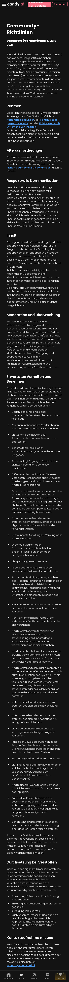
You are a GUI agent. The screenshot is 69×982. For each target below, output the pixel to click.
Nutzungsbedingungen (20, 120)
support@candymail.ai (21, 965)
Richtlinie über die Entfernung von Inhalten (33, 125)
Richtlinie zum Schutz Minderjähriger (28, 167)
